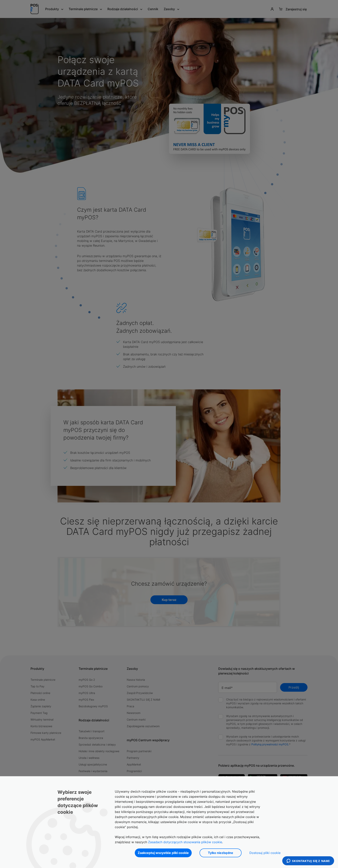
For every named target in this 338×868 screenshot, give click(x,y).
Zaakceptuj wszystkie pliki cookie (163, 853)
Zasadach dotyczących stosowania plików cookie (185, 842)
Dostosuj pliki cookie (264, 853)
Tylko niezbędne (220, 853)
